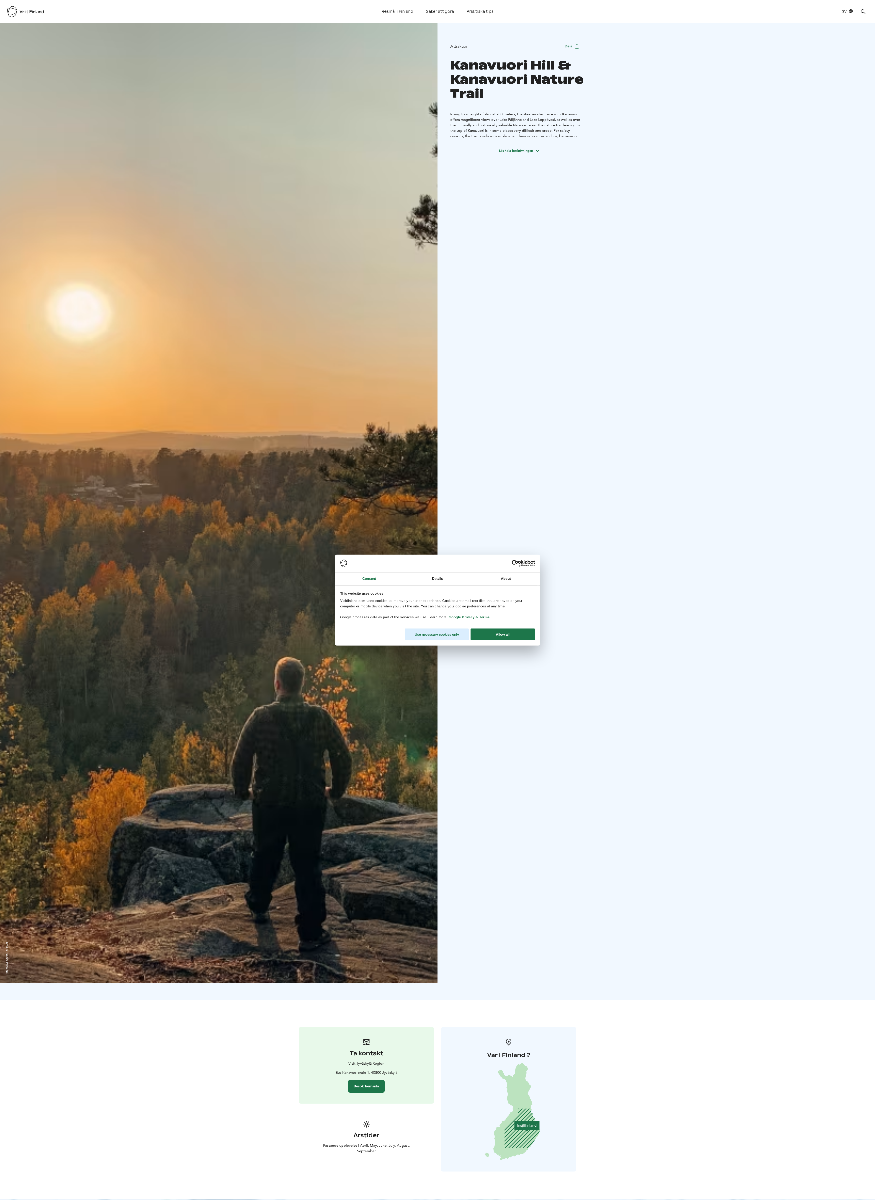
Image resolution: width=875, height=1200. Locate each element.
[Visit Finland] (25, 11)
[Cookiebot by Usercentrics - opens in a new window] (515, 563)
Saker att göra (440, 11)
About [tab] (506, 578)
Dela (568, 46)
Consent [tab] (369, 578)
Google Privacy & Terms (469, 617)
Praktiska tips (480, 11)
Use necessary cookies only (437, 634)
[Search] (863, 11)
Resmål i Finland (397, 11)
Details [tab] (437, 578)
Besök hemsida (366, 1086)
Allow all (503, 634)
